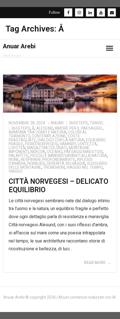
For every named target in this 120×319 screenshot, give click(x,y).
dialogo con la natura (61, 140)
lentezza (87, 144)
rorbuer (36, 163)
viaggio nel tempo (84, 167)
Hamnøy (68, 144)
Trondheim (54, 167)
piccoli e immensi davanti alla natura (68, 155)
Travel (97, 123)
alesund (44, 128)
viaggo (16, 171)
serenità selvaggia (66, 163)
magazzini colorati (47, 148)
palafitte (18, 155)
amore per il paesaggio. (79, 128)
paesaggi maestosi (83, 151)
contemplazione (49, 136)
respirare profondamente (48, 159)
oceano (54, 151)
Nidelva (37, 151)
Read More (94, 262)
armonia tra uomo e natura (37, 132)
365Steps (78, 123)
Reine (14, 159)
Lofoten (17, 148)
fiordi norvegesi (41, 144)
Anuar (57, 123)
